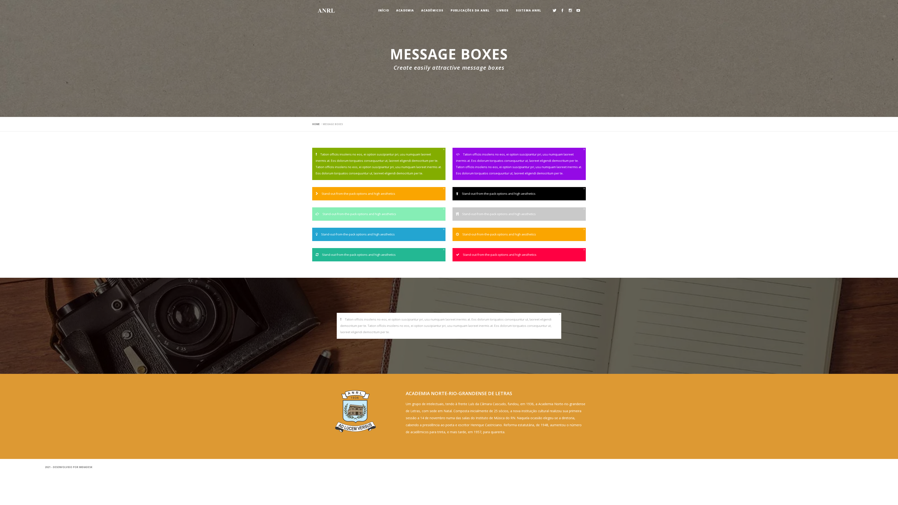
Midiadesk (85, 467)
